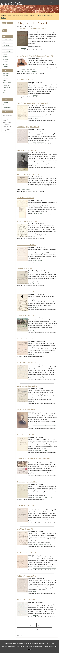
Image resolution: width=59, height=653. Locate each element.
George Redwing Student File (27, 221)
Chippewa (35, 330)
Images (4, 42)
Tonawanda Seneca (47, 450)
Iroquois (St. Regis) (51, 425)
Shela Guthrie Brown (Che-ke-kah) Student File (33, 103)
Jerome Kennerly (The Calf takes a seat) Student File (35, 56)
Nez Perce (23, 48)
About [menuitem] (46, 3)
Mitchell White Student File (26, 552)
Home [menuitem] (41, 3)
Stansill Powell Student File (26, 268)
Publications (6, 45)
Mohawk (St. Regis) (42, 425)
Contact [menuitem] (56, 3)
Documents (6, 48)
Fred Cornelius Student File (26, 576)
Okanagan (35, 95)
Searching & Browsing (6, 74)
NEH (47, 643)
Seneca (34, 165)
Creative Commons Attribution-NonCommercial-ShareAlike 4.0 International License (34, 646)
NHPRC (53, 643)
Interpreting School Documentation (7, 80)
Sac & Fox (35, 118)
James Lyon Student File (25, 505)
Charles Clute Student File (26, 435)
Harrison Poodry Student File (27, 482)
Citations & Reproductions (6, 86)
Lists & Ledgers (7, 51)
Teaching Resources (5, 55)
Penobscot (35, 354)
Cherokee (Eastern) (25, 189)
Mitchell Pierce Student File (26, 362)
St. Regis (35, 425)
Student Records (7, 39)
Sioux (34, 236)
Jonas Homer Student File (26, 292)
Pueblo (34, 142)
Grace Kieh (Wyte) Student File (28, 126)
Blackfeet (27, 71)
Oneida (34, 591)
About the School (7, 107)
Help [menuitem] (51, 3)
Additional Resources (5, 65)
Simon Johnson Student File (26, 245)
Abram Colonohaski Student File (28, 174)
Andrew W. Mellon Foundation (38, 643)
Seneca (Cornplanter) (41, 378)
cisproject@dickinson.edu (8, 130)
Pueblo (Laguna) (40, 142)
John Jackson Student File (26, 315)
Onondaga (35, 307)
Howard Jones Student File (26, 599)
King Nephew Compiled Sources (28, 150)
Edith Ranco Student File (25, 339)
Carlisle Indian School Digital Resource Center (12, 2)
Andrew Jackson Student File (27, 386)
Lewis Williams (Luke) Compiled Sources (31, 28)
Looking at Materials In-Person (6, 93)
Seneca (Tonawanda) (37, 450)
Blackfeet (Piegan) (33, 71)
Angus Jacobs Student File (26, 409)
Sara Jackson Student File (25, 198)
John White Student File (25, 529)
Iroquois (35, 426)
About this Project (5, 103)
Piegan (22, 71)
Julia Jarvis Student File (25, 79)
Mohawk (30, 426)
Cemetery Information (6, 60)
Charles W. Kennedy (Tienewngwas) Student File (34, 458)
